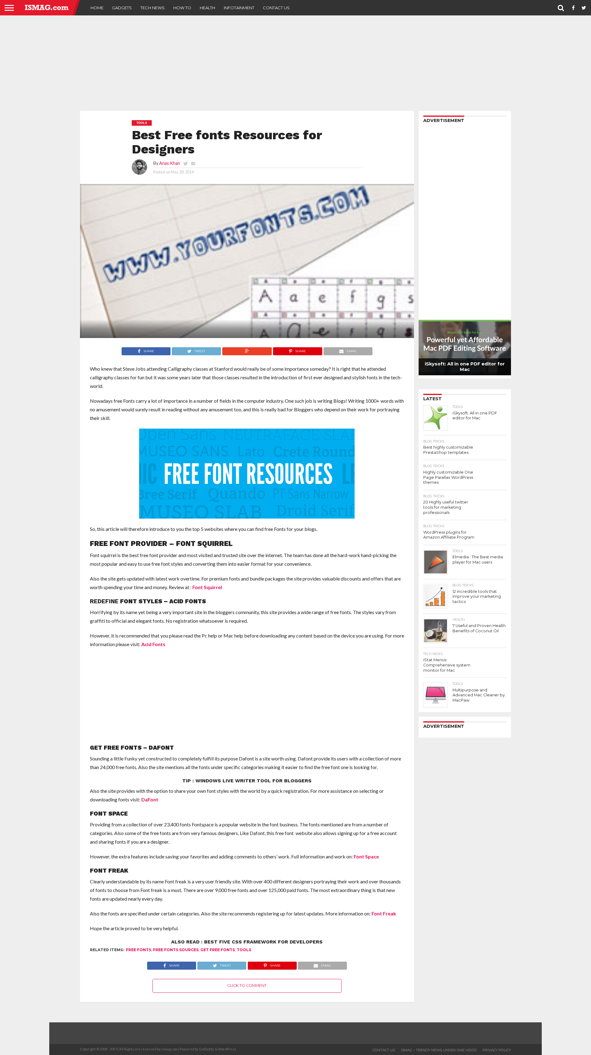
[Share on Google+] (247, 349)
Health (207, 7)
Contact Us (276, 7)
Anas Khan (169, 163)
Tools (244, 949)
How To (182, 7)
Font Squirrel (207, 587)
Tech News (152, 7)
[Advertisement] (295, 63)
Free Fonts (138, 949)
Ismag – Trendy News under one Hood (438, 1050)
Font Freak (384, 913)
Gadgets (122, 7)
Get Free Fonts (217, 949)
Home (96, 7)
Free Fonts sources (176, 949)
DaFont (149, 799)
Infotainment (239, 7)
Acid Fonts (153, 644)
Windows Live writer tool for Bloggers (253, 781)
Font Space (366, 856)
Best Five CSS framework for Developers (263, 942)
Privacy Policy (497, 1050)
